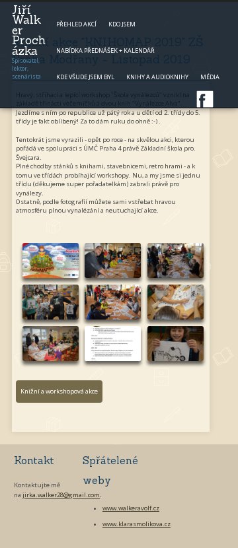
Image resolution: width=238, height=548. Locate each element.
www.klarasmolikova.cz (136, 524)
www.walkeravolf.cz (130, 508)
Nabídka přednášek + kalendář (105, 50)
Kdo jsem (122, 24)
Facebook (205, 99)
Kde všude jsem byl (85, 77)
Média (209, 77)
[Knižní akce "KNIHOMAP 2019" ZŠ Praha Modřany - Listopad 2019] (50, 260)
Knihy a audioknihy (157, 77)
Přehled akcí (76, 24)
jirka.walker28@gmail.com (61, 495)
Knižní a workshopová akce (59, 391)
